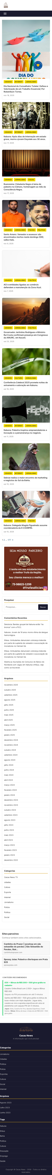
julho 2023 (8, 825)
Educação (4, 1151)
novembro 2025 (11, 685)
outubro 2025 (10, 690)
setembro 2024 (10, 755)
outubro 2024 (10, 750)
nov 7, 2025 (8, 291)
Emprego (4, 1156)
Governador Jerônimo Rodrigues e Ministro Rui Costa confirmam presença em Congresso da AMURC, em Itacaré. (26, 335)
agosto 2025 (9, 700)
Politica (41, 230)
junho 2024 (9, 770)
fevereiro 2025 (10, 730)
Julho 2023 (5, 1107)
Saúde (2, 1161)
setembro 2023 (10, 815)
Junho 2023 (5, 1112)
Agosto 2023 (5, 1103)
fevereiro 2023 (10, 850)
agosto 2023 (9, 820)
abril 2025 (8, 720)
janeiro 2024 (9, 795)
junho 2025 (9, 710)
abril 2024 (8, 780)
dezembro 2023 (11, 800)
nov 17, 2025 (9, 143)
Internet (19, 82)
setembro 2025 (10, 695)
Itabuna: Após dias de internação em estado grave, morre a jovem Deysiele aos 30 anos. (25, 138)
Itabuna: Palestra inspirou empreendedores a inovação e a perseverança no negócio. (25, 431)
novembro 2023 (11, 805)
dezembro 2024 (11, 740)
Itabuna (3, 1126)
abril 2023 (8, 840)
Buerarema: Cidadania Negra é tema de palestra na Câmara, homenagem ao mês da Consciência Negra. (25, 187)
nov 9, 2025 (8, 244)
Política (3, 1141)
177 (9, 540)
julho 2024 (8, 765)
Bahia (2, 1136)
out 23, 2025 (9, 341)
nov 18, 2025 (9, 95)
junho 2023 (9, 830)
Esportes (4, 1074)
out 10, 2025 (9, 484)
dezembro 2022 (11, 860)
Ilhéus (2, 1131)
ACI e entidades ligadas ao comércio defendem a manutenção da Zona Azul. (23, 286)
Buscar (43, 607)
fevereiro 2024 (10, 790)
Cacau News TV (11, 877)
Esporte (7, 892)
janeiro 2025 (9, 735)
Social (31, 180)
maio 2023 (8, 835)
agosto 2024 (9, 760)
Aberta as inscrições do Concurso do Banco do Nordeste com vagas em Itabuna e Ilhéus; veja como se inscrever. (24, 665)
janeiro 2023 (9, 855)
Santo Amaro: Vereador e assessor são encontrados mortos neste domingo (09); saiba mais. (24, 237)
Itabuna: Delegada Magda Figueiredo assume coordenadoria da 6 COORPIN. (25, 526)
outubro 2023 (10, 810)
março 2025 (9, 725)
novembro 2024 (11, 745)
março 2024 (9, 785)
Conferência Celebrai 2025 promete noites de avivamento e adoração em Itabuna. (26, 383)
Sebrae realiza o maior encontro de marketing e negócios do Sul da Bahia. (25, 479)
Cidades (3, 1059)
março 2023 (9, 845)
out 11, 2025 (8, 436)
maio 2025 (8, 715)
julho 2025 (8, 705)
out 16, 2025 (9, 389)
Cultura (19, 378)
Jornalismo (31, 82)
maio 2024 (8, 775)
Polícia (31, 230)
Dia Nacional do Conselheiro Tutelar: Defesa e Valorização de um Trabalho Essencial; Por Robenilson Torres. (26, 89)
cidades (8, 82)
